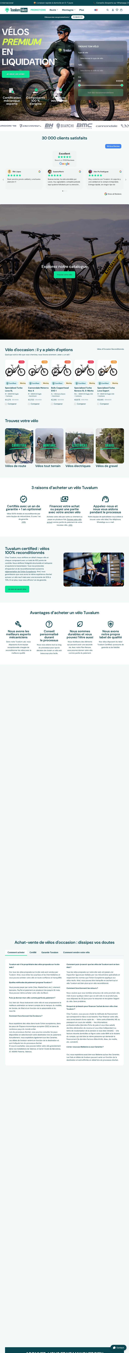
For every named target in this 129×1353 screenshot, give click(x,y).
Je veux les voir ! (15, 74)
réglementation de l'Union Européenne (20, 571)
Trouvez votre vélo (64, 275)
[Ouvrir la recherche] (107, 10)
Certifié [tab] (33, 952)
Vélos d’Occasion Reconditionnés (110, 349)
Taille (80, 65)
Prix (79, 77)
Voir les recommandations (101, 92)
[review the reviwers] (40, 171)
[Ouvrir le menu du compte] (113, 10)
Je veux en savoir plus (17, 589)
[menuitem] (81, 10)
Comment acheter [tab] (16, 952)
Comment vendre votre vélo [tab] (76, 952)
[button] (117, 10)
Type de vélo (83, 53)
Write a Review (113, 146)
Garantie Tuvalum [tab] (49, 952)
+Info (70, 525)
